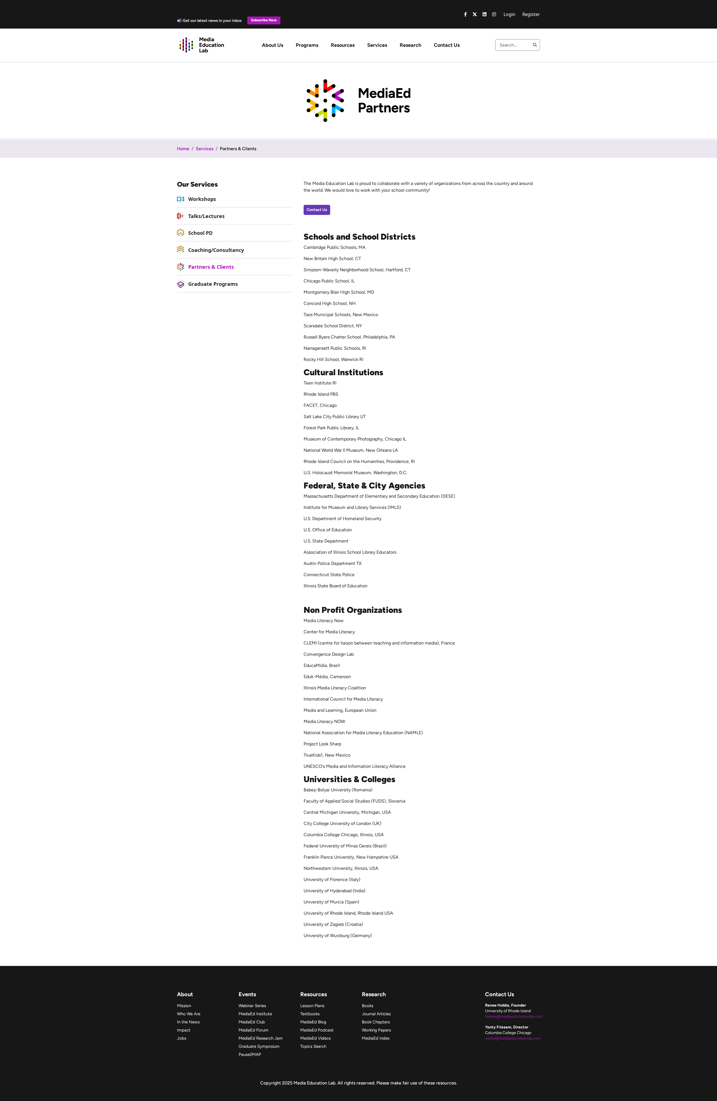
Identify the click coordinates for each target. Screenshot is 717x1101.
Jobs (181, 1038)
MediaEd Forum (253, 1030)
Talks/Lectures (206, 216)
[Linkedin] (484, 14)
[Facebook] (465, 14)
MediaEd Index (376, 1038)
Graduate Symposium (259, 1046)
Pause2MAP (250, 1054)
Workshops (202, 199)
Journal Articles (376, 1013)
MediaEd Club (252, 1021)
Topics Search (313, 1046)
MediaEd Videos (315, 1038)
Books (367, 1005)
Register (531, 14)
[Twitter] (474, 14)
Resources (343, 45)
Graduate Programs (213, 284)
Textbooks (310, 1013)
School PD (200, 233)
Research (410, 45)
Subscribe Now (264, 20)
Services (377, 45)
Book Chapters (376, 1021)
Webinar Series (252, 1005)
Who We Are (188, 1013)
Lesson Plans (312, 1005)
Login (509, 14)
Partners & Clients (211, 266)
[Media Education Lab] (201, 44)
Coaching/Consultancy (216, 250)
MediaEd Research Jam (261, 1038)
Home (183, 148)
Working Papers (376, 1030)
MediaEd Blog (313, 1021)
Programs (307, 45)
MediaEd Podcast (317, 1030)
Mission (184, 1005)
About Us (272, 45)
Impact (183, 1030)
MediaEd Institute (255, 1013)
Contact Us (447, 45)
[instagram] (494, 14)
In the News (188, 1021)
